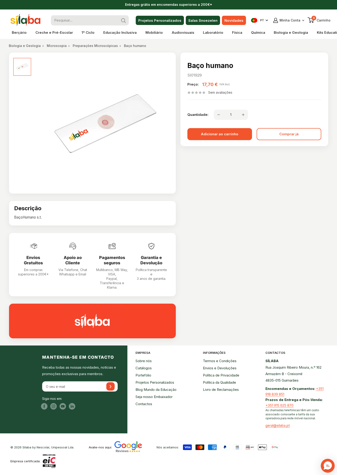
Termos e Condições (219, 361)
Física (237, 32)
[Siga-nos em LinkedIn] (72, 406)
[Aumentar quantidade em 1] (243, 115)
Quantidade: (197, 114)
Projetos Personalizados (159, 20)
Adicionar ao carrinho (219, 134)
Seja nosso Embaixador (154, 397)
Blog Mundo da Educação (155, 389)
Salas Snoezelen (202, 20)
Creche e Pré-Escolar (54, 32)
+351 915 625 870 (279, 405)
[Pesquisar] (124, 20)
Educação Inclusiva (120, 32)
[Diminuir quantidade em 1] (219, 115)
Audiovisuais (183, 32)
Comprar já (289, 134)
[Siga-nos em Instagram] (53, 406)
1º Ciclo (88, 32)
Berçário (19, 32)
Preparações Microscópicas (95, 46)
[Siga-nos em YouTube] (63, 406)
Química (258, 32)
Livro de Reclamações (221, 389)
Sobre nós (143, 361)
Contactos (143, 404)
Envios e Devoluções (219, 368)
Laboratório (213, 32)
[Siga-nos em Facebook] (44, 406)
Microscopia (57, 46)
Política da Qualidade (219, 382)
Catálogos (143, 368)
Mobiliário (154, 32)
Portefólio (143, 375)
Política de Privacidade (221, 375)
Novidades (233, 20)
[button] (328, 466)
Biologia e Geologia (291, 32)
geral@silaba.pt (277, 425)
